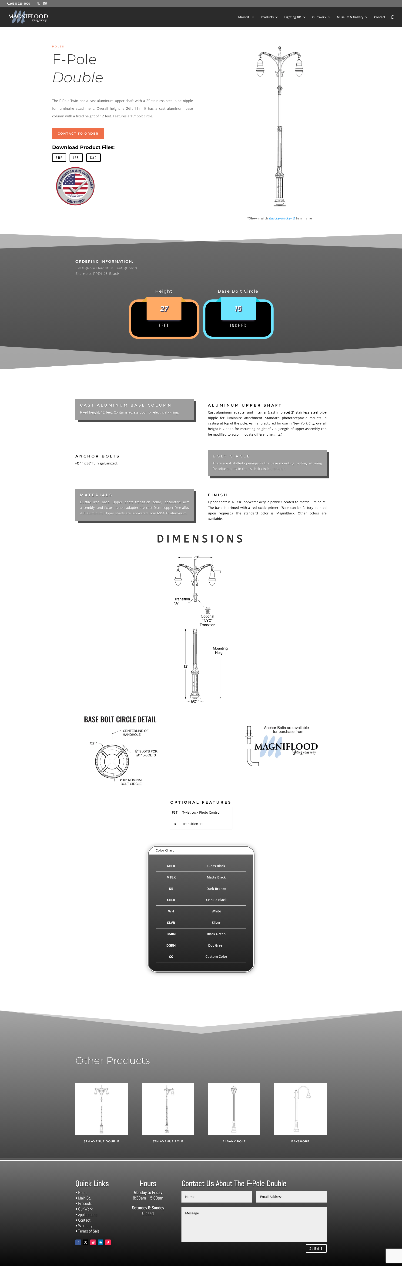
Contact (379, 17)
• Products (83, 1203)
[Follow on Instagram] (93, 1242)
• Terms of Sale (87, 1231)
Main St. (244, 17)
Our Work (319, 17)
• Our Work (84, 1209)
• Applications (86, 1214)
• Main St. (83, 1198)
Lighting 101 (293, 17)
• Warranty (83, 1225)
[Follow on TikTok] (108, 1242)
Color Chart (165, 850)
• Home (81, 1192)
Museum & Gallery (350, 17)
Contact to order (78, 133)
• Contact (82, 1220)
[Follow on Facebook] (78, 1242)
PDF (59, 157)
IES (76, 157)
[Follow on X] (85, 1242)
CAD (93, 157)
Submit (316, 1248)
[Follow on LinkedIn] (100, 1242)
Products (267, 17)
